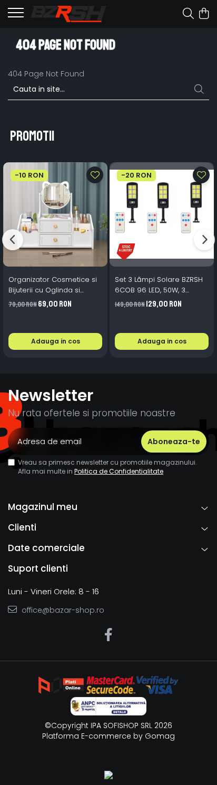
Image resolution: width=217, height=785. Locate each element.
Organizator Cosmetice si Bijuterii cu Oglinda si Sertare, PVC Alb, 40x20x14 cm (52, 285)
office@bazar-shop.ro (61, 610)
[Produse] (16, 16)
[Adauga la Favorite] (94, 174)
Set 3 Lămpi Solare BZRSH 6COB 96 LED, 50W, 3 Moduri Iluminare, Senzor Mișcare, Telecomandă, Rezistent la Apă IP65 (159, 285)
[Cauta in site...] (188, 14)
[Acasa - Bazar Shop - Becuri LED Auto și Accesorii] (68, 13)
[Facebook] (109, 635)
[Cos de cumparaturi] (203, 14)
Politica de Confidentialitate (118, 471)
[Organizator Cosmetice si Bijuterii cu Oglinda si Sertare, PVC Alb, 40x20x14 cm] (55, 214)
